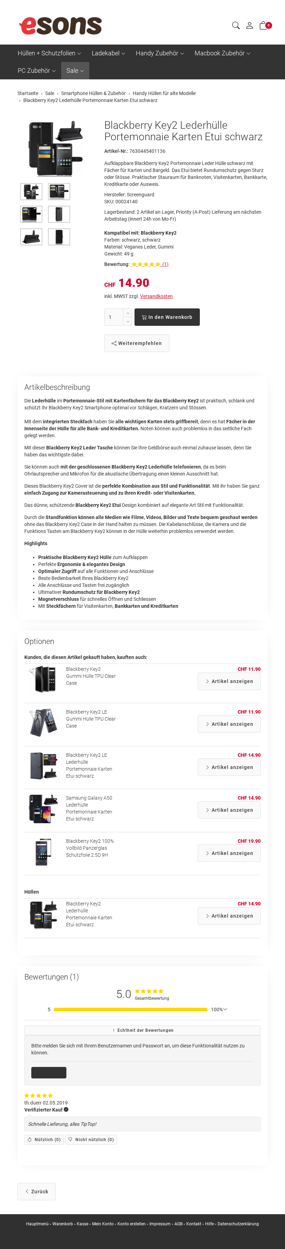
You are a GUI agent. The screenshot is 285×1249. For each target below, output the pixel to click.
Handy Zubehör (157, 53)
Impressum (160, 1223)
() (47, 1139)
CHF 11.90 (249, 669)
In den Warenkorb (170, 317)
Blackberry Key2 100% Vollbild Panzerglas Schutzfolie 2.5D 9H (90, 848)
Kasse (82, 1223)
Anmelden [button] (51, 1072)
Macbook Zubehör (220, 53)
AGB (178, 1223)
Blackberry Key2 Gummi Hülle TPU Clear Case (91, 676)
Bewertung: (117, 264)
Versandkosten (156, 296)
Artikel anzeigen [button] (231, 681)
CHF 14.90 (249, 755)
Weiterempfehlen (139, 343)
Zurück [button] (39, 1191)
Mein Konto (103, 1223)
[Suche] (236, 26)
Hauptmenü (37, 1223)
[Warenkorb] (263, 27)
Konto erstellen (131, 1223)
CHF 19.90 (249, 841)
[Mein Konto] (249, 27)
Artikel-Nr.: (116, 151)
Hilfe (209, 1223)
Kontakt (193, 1223)
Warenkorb (63, 1223)
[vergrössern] (55, 148)
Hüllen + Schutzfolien (46, 53)
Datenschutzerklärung (238, 1223)
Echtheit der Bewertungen (145, 1030)
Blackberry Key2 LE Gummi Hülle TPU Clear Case (91, 719)
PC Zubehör (34, 70)
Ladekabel (106, 53)
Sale (72, 70)
